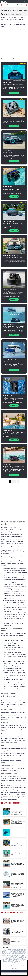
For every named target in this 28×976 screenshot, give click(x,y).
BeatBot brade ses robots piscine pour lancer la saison (17, 864)
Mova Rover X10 (7, 395)
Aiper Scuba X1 (7, 118)
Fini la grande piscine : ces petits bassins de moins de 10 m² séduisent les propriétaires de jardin (18, 822)
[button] (22, 1)
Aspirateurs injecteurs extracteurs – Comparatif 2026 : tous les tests (17, 931)
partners (10, 949)
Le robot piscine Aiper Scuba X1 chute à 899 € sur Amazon (18, 832)
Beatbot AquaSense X (9, 289)
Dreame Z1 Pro (7, 82)
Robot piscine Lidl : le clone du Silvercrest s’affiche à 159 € (17, 874)
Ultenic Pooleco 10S (8, 221)
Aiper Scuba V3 (7, 430)
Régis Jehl (7, 14)
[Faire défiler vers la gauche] (1, 5)
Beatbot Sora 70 (7, 464)
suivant (18, 481)
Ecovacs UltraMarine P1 (9, 360)
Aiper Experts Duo (8, 324)
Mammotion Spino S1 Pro (10, 255)
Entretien (7, 8)
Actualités (19, 4)
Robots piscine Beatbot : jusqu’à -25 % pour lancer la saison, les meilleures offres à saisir (18, 885)
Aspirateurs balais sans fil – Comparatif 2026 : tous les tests (17, 921)
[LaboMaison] (4, 1)
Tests (8, 4)
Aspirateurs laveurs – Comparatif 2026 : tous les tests (17, 942)
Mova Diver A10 (7, 186)
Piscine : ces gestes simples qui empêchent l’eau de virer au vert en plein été (18, 811)
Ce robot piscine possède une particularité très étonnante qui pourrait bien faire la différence (18, 853)
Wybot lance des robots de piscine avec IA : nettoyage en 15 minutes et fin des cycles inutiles (17, 895)
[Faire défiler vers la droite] (26, 5)
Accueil (2, 8)
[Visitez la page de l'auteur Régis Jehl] (2, 15)
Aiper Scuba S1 (7, 150)
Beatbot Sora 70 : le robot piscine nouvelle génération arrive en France (17, 905)
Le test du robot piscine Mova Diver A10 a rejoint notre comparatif (18, 843)
